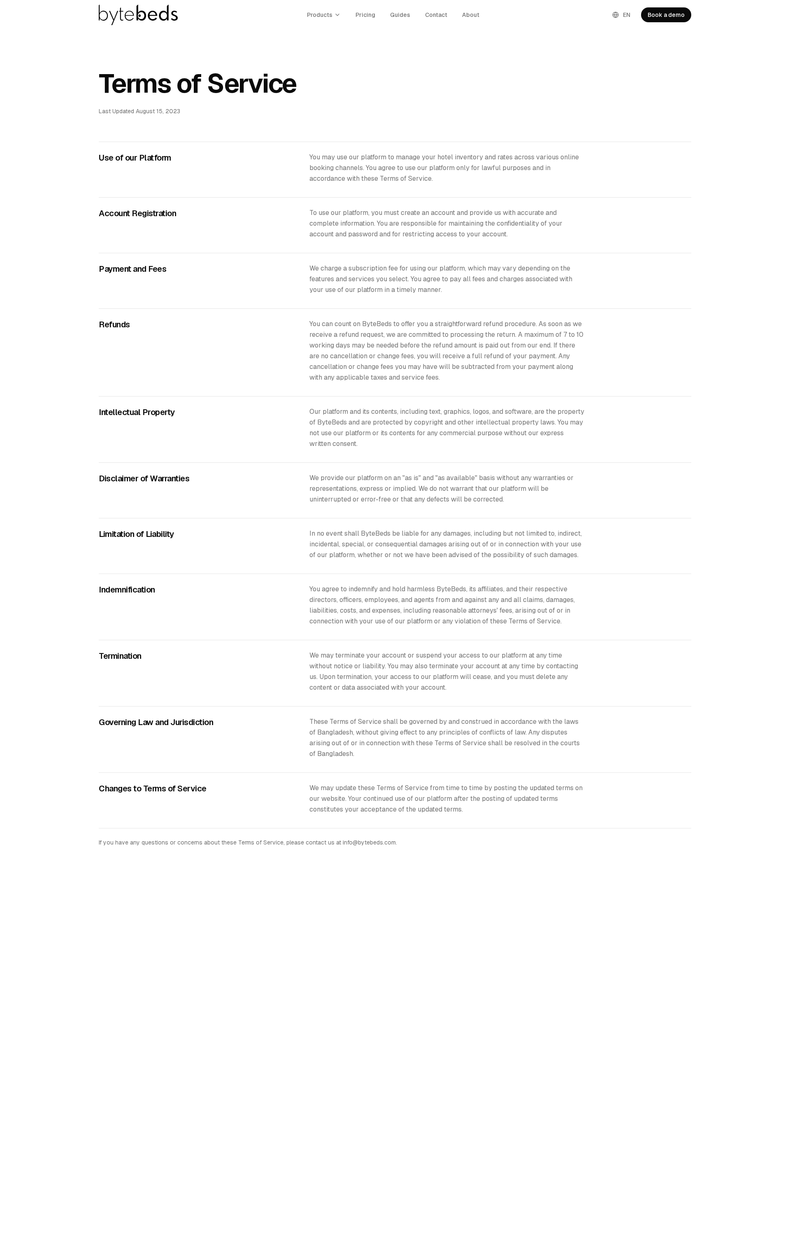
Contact (436, 15)
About (470, 15)
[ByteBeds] (138, 15)
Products (319, 15)
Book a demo (666, 15)
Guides (400, 15)
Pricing (365, 15)
